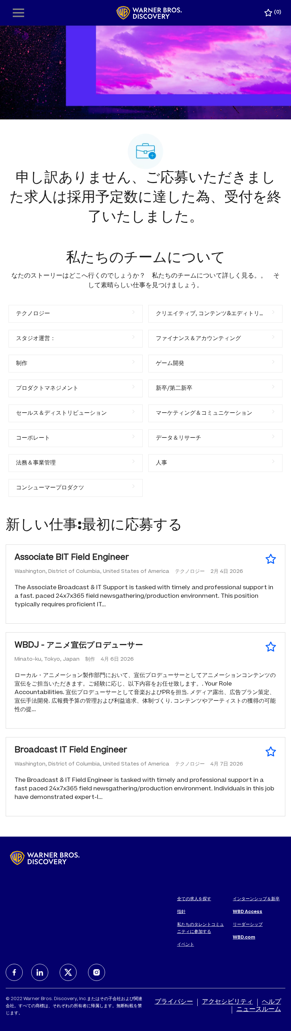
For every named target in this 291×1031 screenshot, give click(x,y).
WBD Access (247, 912)
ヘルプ (271, 1002)
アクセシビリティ (227, 1002)
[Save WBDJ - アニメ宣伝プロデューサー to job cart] (270, 647)
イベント (185, 945)
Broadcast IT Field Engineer (71, 751)
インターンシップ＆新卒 (256, 899)
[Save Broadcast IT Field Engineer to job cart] (270, 751)
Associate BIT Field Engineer (72, 558)
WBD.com (244, 937)
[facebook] (14, 972)
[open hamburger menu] (18, 12)
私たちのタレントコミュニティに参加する (200, 928)
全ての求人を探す (194, 899)
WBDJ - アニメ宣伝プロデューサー (79, 646)
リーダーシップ (248, 925)
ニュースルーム (258, 1009)
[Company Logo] (149, 13)
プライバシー (174, 1002)
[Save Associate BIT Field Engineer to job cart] (270, 559)
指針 (181, 912)
